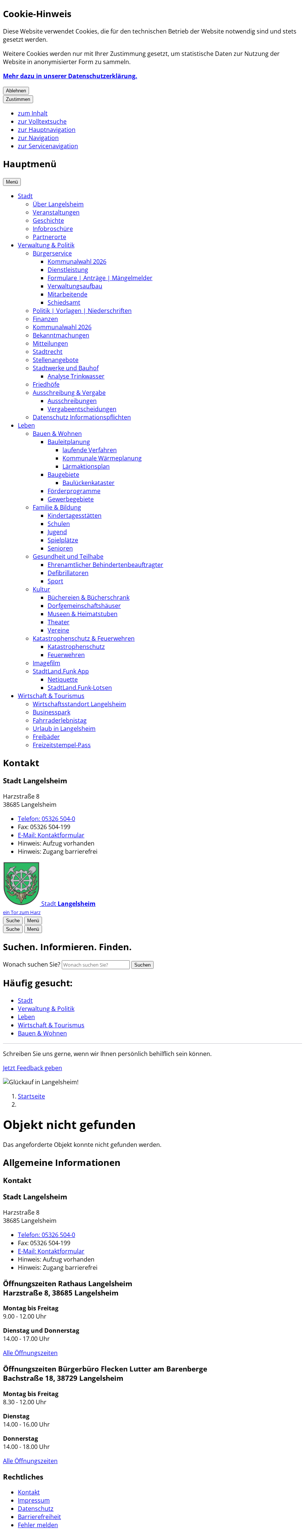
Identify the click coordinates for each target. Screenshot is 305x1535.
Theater (59, 622)
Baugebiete (63, 474)
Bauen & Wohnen (57, 433)
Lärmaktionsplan (86, 466)
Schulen (59, 524)
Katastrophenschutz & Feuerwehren (84, 638)
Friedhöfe (46, 384)
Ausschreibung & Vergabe (69, 392)
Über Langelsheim (58, 204)
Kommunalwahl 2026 (77, 261)
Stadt (25, 196)
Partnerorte (49, 237)
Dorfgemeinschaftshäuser (84, 606)
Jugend (57, 532)
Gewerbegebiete (71, 499)
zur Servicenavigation (48, 146)
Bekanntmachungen (61, 335)
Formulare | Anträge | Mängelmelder (100, 278)
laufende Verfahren (89, 450)
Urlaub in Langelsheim (64, 728)
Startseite (31, 1096)
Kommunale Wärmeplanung (102, 458)
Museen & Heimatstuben (83, 614)
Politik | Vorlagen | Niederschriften (82, 311)
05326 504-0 (46, 819)
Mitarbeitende (67, 294)
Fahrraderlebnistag (60, 720)
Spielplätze (63, 540)
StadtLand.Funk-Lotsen (80, 688)
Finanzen (45, 319)
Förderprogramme (74, 491)
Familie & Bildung (57, 507)
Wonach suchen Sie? (31, 964)
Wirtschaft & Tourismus (51, 696)
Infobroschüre (53, 229)
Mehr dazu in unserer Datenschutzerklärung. (70, 76)
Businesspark (51, 712)
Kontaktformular (51, 835)
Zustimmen (18, 99)
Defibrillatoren (68, 573)
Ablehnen (16, 90)
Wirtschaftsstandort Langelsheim (79, 704)
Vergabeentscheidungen (82, 409)
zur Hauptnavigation (47, 130)
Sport (55, 581)
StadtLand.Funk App (61, 671)
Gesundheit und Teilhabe (68, 556)
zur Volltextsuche (42, 121)
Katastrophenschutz (76, 647)
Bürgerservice (52, 253)
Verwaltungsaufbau (75, 286)
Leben (26, 425)
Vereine (58, 630)
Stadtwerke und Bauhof (66, 368)
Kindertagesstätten (75, 515)
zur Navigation (38, 138)
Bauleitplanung (69, 442)
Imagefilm (46, 663)
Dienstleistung (68, 270)
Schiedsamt (64, 302)
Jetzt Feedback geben (32, 1068)
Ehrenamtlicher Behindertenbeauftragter (105, 565)
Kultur (41, 589)
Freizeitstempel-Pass (62, 745)
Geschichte (48, 220)
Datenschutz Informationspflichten (82, 417)
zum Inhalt (33, 113)
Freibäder (46, 737)
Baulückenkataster (88, 483)
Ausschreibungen (72, 401)
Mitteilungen (50, 343)
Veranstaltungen (56, 212)
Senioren (60, 548)
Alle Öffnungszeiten (30, 1353)
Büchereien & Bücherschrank (88, 597)
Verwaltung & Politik (46, 245)
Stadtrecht (47, 352)
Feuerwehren (66, 655)
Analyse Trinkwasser (76, 376)
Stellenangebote (55, 360)
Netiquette (63, 679)
